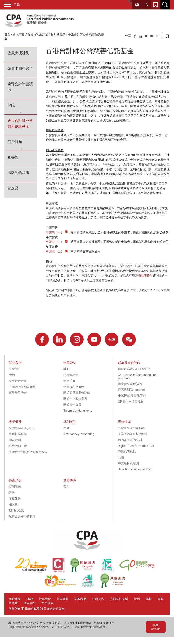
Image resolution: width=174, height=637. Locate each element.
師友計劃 (15, 440)
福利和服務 (58, 34)
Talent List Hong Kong (77, 410)
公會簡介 (15, 369)
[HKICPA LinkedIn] (59, 339)
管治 (12, 375)
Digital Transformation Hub (136, 446)
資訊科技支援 (119, 599)
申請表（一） (55, 232)
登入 (66, 486)
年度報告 (15, 498)
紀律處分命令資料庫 (22, 516)
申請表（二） (55, 241)
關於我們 (15, 363)
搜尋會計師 (70, 375)
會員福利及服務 (37, 34)
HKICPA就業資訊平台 (132, 395)
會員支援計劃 (18, 53)
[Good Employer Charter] (109, 571)
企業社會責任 (18, 381)
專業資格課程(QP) (130, 384)
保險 (11, 105)
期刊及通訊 (16, 510)
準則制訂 (69, 422)
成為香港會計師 (129, 363)
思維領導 (124, 422)
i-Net (30, 599)
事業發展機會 (18, 392)
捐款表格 (144, 275)
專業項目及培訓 (128, 463)
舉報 (149, 599)
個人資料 (29, 603)
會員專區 (69, 480)
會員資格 (19, 34)
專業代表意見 (127, 451)
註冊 (66, 369)
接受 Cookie (155, 627)
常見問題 (63, 599)
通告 (12, 492)
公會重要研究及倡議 (131, 428)
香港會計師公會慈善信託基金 (20, 124)
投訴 (137, 599)
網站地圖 (15, 599)
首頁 (7, 34)
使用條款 (47, 603)
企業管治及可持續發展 (133, 434)
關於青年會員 (72, 404)
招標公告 (98, 599)
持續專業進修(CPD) (22, 428)
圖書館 (13, 157)
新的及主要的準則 (130, 440)
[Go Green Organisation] (139, 571)
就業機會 (45, 599)
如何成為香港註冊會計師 (134, 369)
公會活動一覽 (18, 446)
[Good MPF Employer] (62, 587)
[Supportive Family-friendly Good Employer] (90, 587)
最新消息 (15, 480)
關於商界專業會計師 (76, 392)
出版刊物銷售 (18, 173)
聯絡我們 (80, 599)
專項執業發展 (18, 434)
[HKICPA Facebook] (42, 339)
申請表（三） (55, 251)
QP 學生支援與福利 (130, 401)
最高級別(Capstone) (131, 389)
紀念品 (13, 188)
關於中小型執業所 (75, 398)
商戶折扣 (15, 142)
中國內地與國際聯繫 (22, 386)
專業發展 (15, 422)
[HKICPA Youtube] (94, 339)
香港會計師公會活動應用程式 (28, 451)
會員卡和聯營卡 (20, 68)
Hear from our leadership (135, 469)
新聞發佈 (15, 486)
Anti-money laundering (78, 434)
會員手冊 (69, 381)
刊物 (121, 457)
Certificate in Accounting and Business (137, 376)
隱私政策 (100, 627)
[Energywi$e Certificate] (85, 571)
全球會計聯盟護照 (20, 87)
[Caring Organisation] (33, 571)
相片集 (13, 504)
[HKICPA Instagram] (77, 339)
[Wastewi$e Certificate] (115, 587)
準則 (66, 428)
